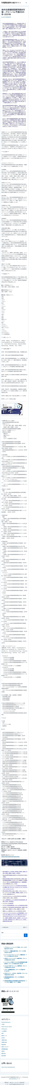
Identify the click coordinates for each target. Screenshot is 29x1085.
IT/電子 (3, 1024)
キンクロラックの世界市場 (8, 903)
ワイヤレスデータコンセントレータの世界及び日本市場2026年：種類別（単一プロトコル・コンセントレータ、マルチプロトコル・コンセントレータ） (15, 887)
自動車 (3, 1051)
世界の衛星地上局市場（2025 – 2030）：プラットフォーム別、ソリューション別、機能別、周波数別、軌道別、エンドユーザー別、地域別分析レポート (15, 892)
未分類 (3, 1037)
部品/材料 (3, 1055)
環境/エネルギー (5, 1046)
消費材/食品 (4, 1040)
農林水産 (3, 1053)
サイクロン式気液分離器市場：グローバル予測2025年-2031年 (15, 905)
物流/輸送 (3, 1044)
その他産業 (4, 1031)
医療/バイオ (4, 1035)
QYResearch (4, 1029)
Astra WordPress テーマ (14, 1078)
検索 (2, 932)
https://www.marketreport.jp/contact (10, 856)
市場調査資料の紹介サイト (11, 3)
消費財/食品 (4, 1042)
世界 (2, 1033)
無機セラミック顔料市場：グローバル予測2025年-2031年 (14, 911)
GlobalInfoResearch (5, 1022)
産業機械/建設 (4, 1049)
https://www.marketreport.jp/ (8, 1067)
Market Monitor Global (6, 1026)
